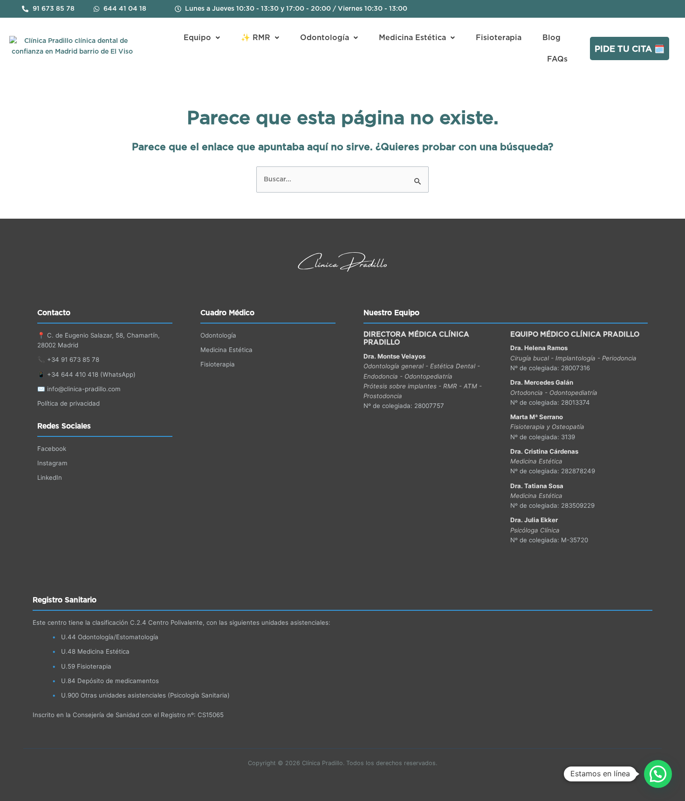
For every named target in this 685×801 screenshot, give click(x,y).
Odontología (324, 37)
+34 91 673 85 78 (73, 359)
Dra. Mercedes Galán (541, 382)
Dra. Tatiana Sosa (536, 486)
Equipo (197, 37)
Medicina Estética (412, 37)
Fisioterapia (498, 37)
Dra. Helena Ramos (539, 348)
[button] (202, 37)
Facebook (51, 448)
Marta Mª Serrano (536, 417)
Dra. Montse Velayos (394, 356)
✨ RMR (255, 37)
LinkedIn (49, 477)
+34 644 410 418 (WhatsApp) (91, 374)
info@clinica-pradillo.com (84, 389)
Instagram (52, 463)
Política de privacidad (68, 403)
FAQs (557, 59)
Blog (551, 37)
